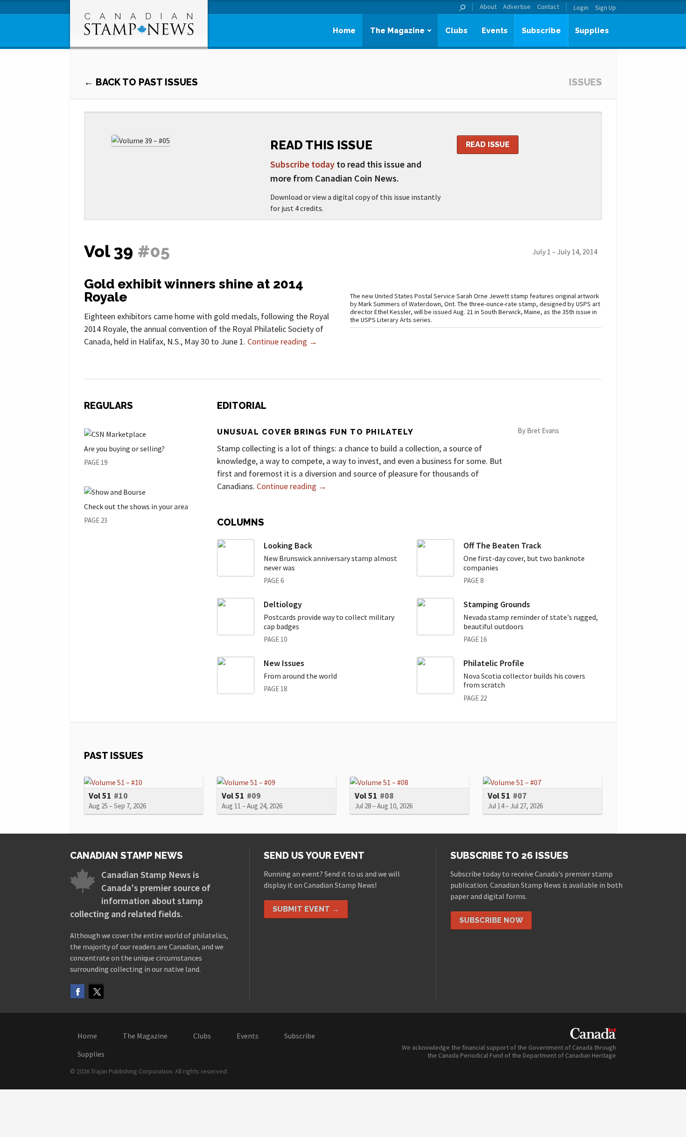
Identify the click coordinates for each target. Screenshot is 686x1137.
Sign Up (605, 7)
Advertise (517, 7)
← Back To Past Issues (141, 82)
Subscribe (541, 30)
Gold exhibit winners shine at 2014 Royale (193, 290)
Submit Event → (306, 909)
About (488, 7)
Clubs (456, 30)
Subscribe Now (491, 920)
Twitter (96, 991)
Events (495, 30)
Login (581, 7)
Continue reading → (282, 341)
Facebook (77, 991)
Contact (548, 7)
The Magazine (397, 30)
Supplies (592, 30)
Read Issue (488, 144)
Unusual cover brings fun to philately (315, 432)
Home (344, 30)
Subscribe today (302, 164)
